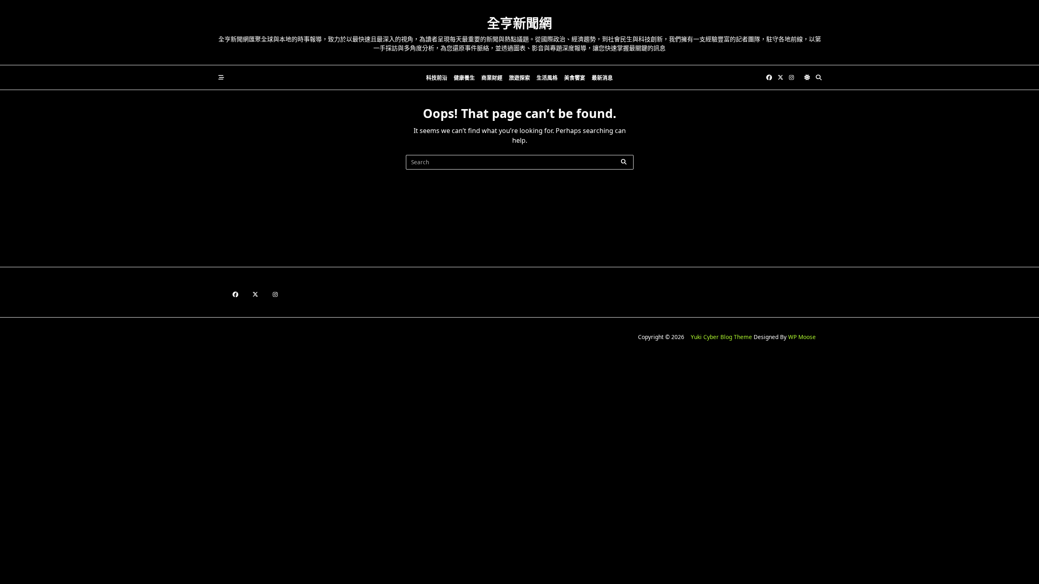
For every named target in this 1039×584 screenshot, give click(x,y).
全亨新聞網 (519, 23)
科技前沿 (436, 77)
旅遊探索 (519, 77)
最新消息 (602, 77)
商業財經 (491, 77)
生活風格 (547, 77)
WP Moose (802, 337)
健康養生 (464, 77)
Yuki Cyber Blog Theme (721, 337)
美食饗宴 (574, 77)
